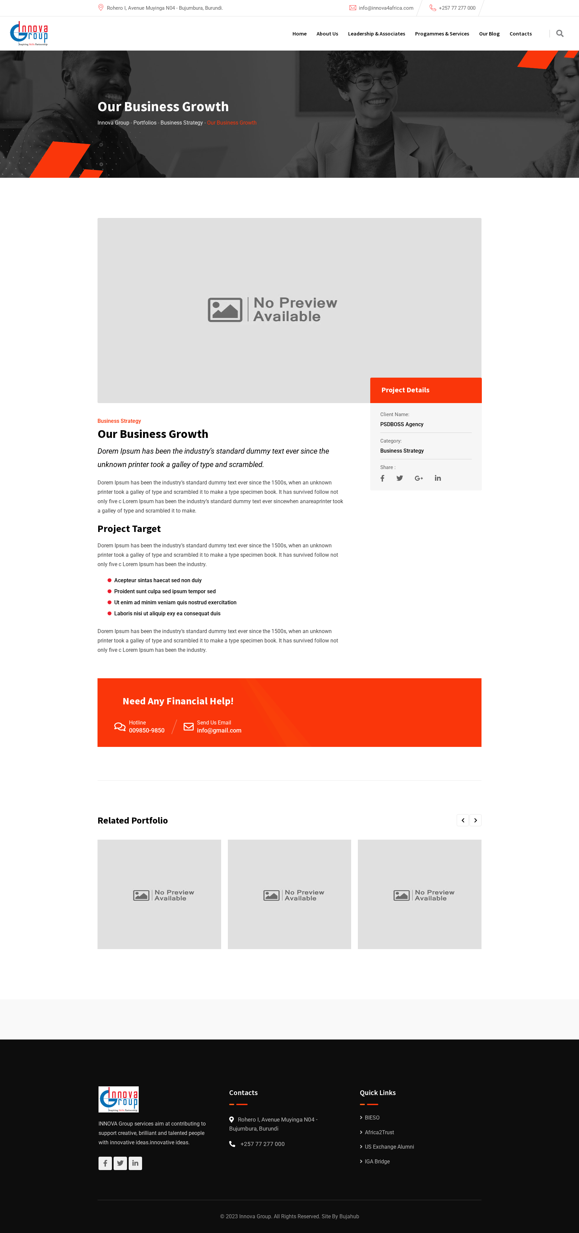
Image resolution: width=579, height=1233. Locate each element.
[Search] (560, 33)
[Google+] (420, 478)
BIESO (372, 1117)
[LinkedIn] (438, 478)
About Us (327, 33)
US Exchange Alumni (389, 1147)
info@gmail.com (219, 730)
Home (300, 33)
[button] (463, 820)
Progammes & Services (442, 33)
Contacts (521, 33)
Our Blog (489, 33)
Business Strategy (119, 421)
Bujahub (349, 1216)
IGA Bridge (377, 1161)
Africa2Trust (379, 1132)
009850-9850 (147, 730)
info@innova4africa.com (386, 8)
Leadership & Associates (376, 33)
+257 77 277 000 (457, 8)
